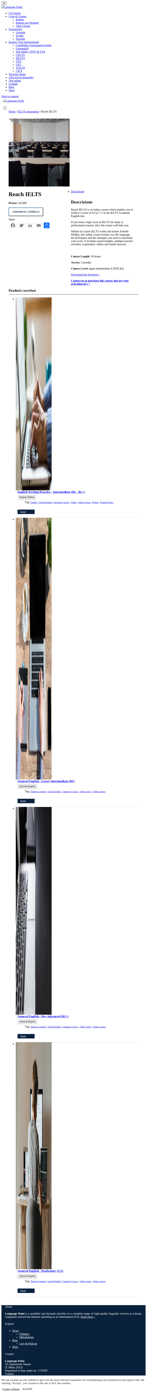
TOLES (20, 67)
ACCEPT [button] (27, 1389)
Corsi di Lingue (17, 16)
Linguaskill (22, 48)
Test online (15, 80)
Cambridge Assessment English (33, 45)
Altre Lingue (23, 26)
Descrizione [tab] (77, 191)
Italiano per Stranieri (27, 22)
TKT (19, 61)
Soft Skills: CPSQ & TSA (30, 51)
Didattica (24, 1333)
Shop (12, 90)
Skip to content (9, 96)
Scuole (19, 35)
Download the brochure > (85, 274)
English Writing (27, 497)
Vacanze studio (17, 74)
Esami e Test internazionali (24, 42)
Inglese (20, 19)
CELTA (20, 54)
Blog (11, 87)
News (15, 1330)
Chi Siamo (15, 13)
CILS (19, 71)
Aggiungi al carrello (26, 212)
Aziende (20, 32)
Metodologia (26, 1337)
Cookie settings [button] (11, 1389)
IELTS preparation (28, 111)
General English (27, 786)
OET (19, 64)
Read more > (88, 1316)
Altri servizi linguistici (21, 77)
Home (12, 111)
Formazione (15, 29)
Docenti (20, 38)
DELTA (20, 58)
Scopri (23, 511)
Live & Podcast (28, 1343)
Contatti (13, 83)
